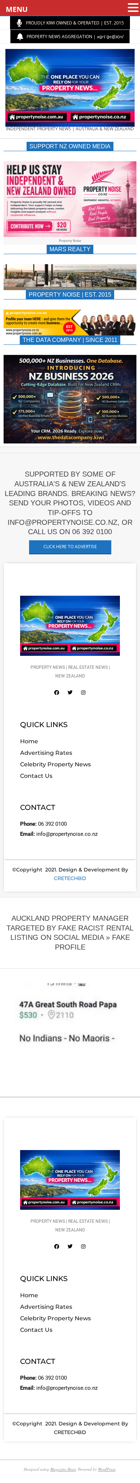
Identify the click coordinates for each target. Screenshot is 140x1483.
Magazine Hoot (63, 1469)
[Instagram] (83, 693)
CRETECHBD (70, 878)
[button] (133, 8)
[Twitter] (70, 693)
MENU (17, 9)
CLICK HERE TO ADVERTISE (70, 547)
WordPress (106, 1469)
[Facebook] (57, 693)
